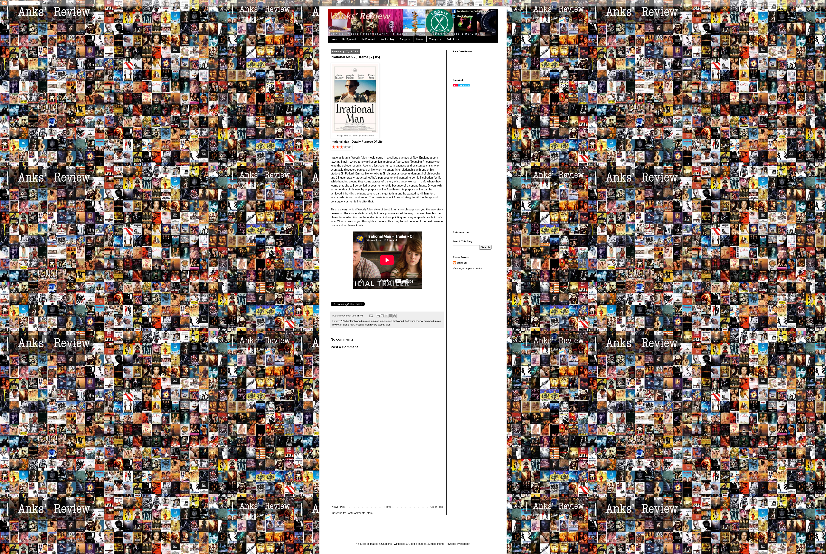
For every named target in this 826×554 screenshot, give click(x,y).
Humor (420, 39)
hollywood (398, 321)
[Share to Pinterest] (394, 316)
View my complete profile (467, 268)
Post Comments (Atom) (360, 513)
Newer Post (338, 506)
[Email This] (378, 316)
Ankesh (347, 315)
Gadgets (405, 39)
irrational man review (366, 324)
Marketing (387, 39)
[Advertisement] (387, 473)
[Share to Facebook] (390, 316)
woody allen (384, 324)
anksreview (386, 321)
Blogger (464, 543)
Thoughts (435, 39)
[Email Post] (371, 315)
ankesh (375, 321)
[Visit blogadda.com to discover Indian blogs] (461, 86)
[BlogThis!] (382, 316)
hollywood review (414, 321)
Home (334, 39)
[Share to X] (386, 316)
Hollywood (368, 39)
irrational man (347, 324)
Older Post (436, 506)
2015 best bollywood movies (355, 321)
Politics (453, 39)
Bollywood (349, 39)
